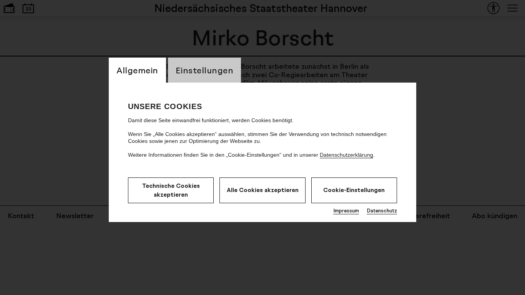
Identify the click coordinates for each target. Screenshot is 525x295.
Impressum (346, 210)
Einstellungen (205, 70)
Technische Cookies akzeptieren (171, 190)
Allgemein (137, 70)
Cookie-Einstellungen (354, 190)
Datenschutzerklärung (346, 155)
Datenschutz (382, 210)
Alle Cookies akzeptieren (263, 190)
